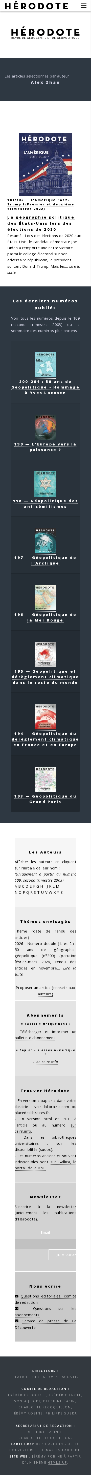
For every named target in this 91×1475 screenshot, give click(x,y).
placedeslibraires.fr (32, 1112)
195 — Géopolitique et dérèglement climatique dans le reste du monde (45, 677)
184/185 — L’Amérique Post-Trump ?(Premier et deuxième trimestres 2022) (40, 204)
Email (45, 1232)
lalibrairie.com (56, 1106)
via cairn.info (47, 1061)
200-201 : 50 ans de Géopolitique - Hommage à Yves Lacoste (45, 387)
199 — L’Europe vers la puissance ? (45, 446)
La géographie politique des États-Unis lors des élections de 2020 (41, 223)
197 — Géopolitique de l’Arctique (45, 560)
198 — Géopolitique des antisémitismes (45, 503)
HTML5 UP (57, 1462)
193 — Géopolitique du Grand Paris (45, 798)
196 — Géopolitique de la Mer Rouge (45, 617)
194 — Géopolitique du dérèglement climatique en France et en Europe (45, 739)
